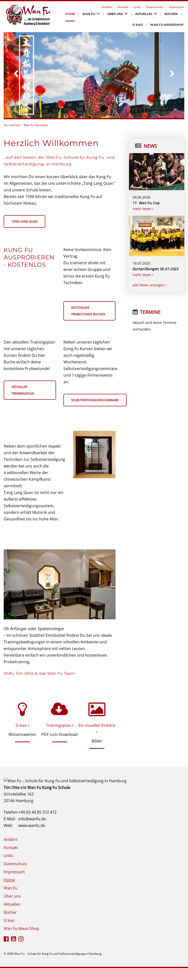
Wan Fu (88, 14)
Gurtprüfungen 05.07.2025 (156, 268)
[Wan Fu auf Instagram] (21, 939)
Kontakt (123, 7)
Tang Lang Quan (24, 221)
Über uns (115, 14)
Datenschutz (154, 7)
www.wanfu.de (31, 825)
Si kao (137, 25)
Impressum (176, 7)
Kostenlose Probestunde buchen (88, 310)
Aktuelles (144, 14)
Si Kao (21, 725)
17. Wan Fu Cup (146, 202)
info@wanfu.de (32, 819)
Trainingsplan (59, 725)
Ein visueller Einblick (96, 725)
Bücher (171, 14)
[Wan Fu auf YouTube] (13, 939)
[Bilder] (97, 709)
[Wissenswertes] (22, 709)
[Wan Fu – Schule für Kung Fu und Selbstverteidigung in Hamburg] (65, 780)
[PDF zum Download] (59, 709)
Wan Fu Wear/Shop (167, 25)
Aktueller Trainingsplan (23, 390)
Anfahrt (107, 7)
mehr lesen (142, 208)
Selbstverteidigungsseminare (95, 400)
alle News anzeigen (149, 285)
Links (137, 7)
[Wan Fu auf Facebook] (6, 939)
